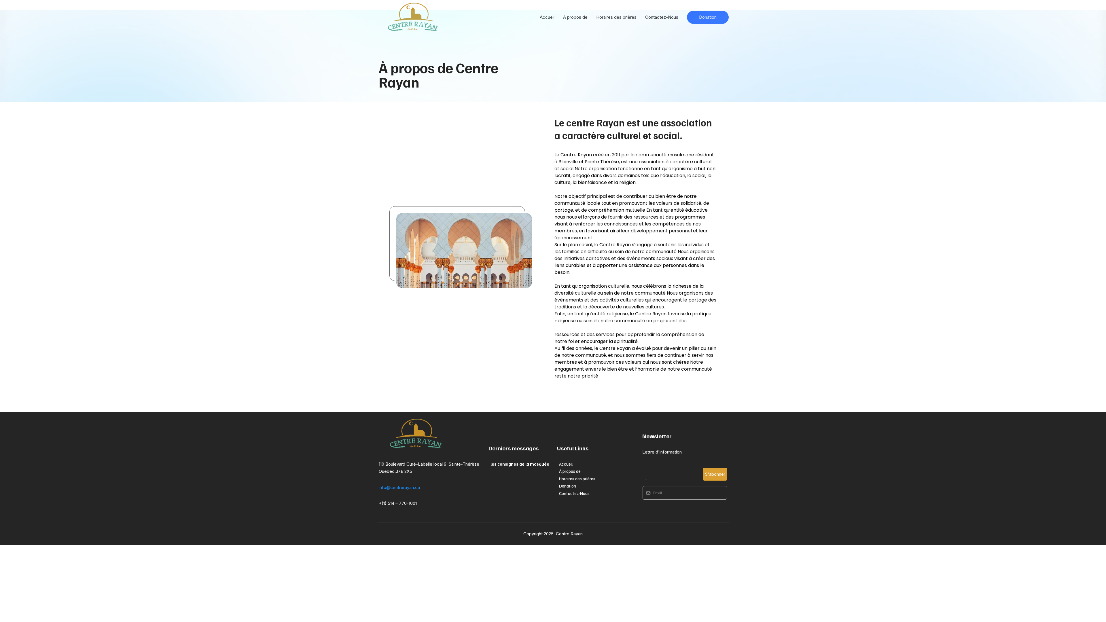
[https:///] (432, 434)
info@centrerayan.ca (399, 487)
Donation (567, 485)
